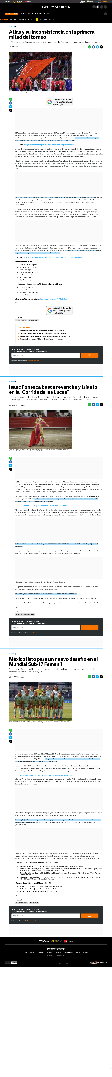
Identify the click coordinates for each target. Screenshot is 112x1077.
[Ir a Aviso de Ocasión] (44, 939)
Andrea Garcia (14, 675)
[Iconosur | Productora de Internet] (8, 961)
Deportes (12, 26)
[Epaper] (91, 1)
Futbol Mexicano (33, 319)
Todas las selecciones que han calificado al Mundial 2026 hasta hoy (43, 333)
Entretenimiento (68, 952)
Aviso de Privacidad (46, 963)
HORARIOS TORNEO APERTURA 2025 (21, 19)
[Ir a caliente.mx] (82, 1)
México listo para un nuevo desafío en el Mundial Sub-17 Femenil (42, 330)
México (30, 13)
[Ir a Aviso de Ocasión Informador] (8, 1)
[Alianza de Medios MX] (93, 961)
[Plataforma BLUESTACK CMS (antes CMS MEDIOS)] (14, 961)
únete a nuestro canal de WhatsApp (53, 299)
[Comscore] (102, 961)
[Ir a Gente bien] (68, 939)
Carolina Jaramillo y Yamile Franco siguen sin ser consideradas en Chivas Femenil (53, 257)
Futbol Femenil (34, 902)
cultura (78, 952)
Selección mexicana (21, 902)
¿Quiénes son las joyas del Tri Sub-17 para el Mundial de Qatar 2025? (46, 775)
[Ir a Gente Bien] (27, 1)
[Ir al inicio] (24, 6)
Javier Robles (14, 46)
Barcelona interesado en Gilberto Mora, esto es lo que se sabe (41, 339)
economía (86, 952)
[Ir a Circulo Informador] (16, 1)
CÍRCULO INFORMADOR (46, 19)
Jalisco (23, 13)
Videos (39, 13)
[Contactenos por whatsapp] (105, 6)
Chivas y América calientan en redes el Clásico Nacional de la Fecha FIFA (45, 336)
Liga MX (24, 319)
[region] (56, 1073)
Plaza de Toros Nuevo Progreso (25, 614)
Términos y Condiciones (33, 360)
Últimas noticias (12, 13)
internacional (41, 952)
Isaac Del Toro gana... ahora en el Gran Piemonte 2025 (45, 505)
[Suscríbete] (102, 1)
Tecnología (58, 952)
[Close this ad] (111, 1068)
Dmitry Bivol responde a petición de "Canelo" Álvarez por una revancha (49, 144)
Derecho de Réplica (55, 963)
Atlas (18, 319)
